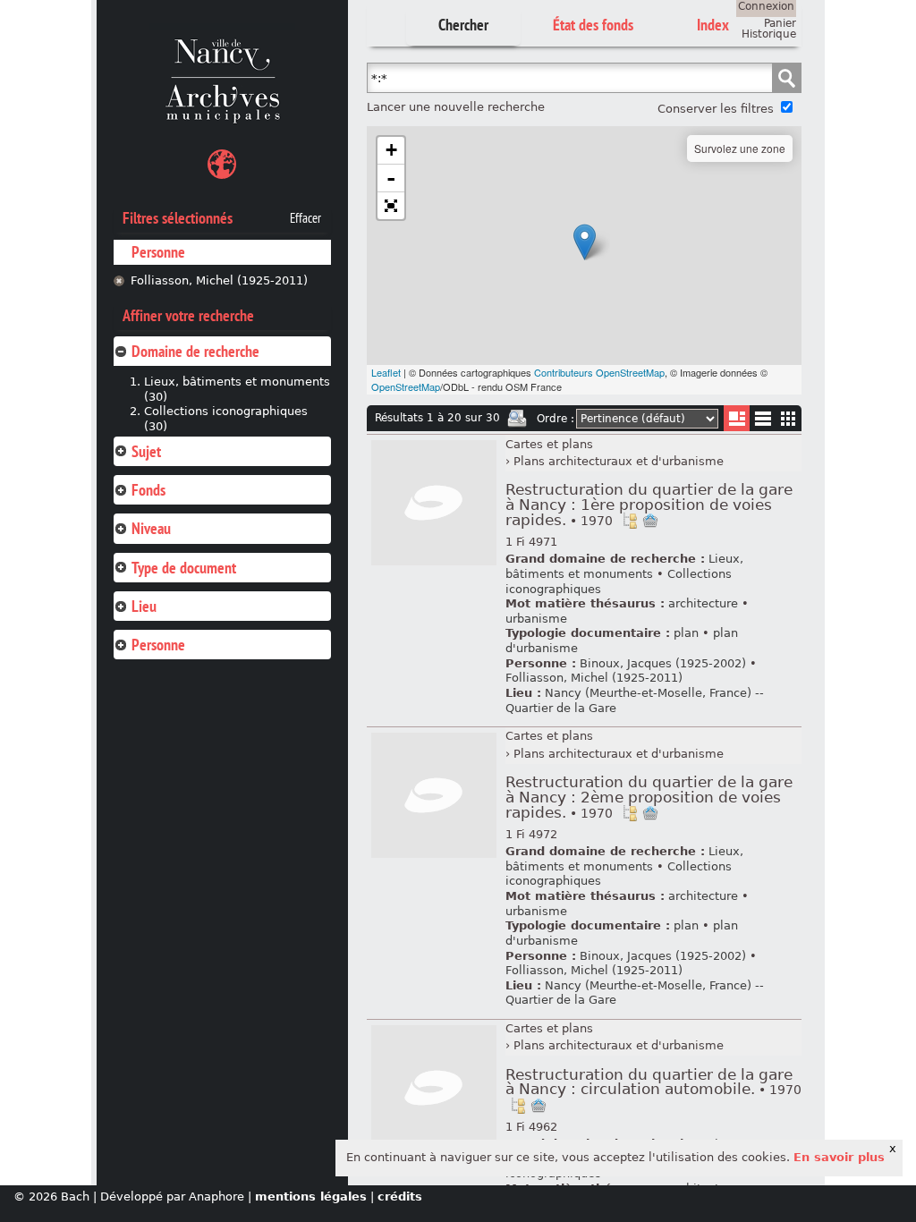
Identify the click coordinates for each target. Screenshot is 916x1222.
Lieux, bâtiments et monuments (624, 566)
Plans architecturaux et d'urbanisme (618, 461)
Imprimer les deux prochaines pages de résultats (517, 418)
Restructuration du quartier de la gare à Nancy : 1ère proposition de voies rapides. (649, 505)
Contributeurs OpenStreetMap (599, 372)
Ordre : (555, 418)
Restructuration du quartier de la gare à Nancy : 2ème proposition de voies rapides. (649, 797)
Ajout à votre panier (650, 521)
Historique (769, 34)
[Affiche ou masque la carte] (221, 166)
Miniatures (789, 418)
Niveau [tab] (151, 528)
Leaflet (386, 372)
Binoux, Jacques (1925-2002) (663, 663)
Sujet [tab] (146, 451)
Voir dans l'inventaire (630, 521)
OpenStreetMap (405, 386)
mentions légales (311, 1196)
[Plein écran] (390, 205)
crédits (399, 1196)
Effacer (305, 218)
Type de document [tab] (183, 567)
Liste (737, 418)
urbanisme (536, 618)
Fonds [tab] (148, 489)
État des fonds (593, 24)
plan (686, 633)
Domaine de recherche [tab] (195, 351)
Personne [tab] (158, 644)
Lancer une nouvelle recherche (456, 107)
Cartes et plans (549, 444)
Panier (780, 23)
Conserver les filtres (715, 108)
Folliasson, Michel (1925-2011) (219, 280)
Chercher (463, 24)
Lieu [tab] (144, 606)
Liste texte (763, 421)
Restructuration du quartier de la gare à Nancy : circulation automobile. (653, 1082)
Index (713, 24)
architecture (703, 603)
